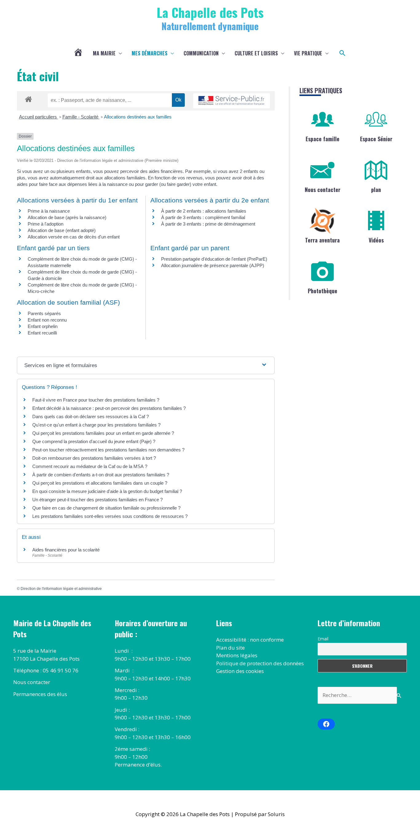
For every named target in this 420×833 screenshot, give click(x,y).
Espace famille (322, 139)
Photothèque (322, 291)
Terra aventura (322, 240)
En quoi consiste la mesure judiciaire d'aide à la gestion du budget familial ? (107, 491)
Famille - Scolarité (81, 116)
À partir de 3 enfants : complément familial (203, 217)
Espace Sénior (376, 139)
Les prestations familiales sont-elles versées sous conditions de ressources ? (110, 516)
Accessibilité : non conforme (250, 639)
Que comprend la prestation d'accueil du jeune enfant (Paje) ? (93, 441)
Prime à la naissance (49, 211)
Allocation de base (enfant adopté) (62, 230)
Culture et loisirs (256, 53)
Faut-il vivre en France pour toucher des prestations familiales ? (95, 399)
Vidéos (376, 240)
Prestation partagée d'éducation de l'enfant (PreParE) (214, 259)
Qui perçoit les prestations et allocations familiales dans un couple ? (99, 483)
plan (376, 190)
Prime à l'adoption (45, 223)
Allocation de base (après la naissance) (67, 217)
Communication (201, 53)
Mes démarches (150, 53)
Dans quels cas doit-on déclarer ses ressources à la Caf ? (90, 416)
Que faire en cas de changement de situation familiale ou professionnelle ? (106, 508)
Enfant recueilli (42, 332)
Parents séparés (44, 313)
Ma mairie (104, 53)
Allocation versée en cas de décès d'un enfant (74, 236)
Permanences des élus (40, 694)
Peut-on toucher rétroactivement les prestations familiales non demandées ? (108, 449)
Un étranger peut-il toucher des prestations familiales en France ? (97, 499)
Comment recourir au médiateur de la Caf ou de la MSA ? (89, 466)
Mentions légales (236, 655)
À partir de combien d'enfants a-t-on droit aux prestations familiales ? (100, 474)
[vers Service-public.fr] (231, 100)
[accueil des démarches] (28, 98)
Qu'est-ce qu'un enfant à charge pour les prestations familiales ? (96, 424)
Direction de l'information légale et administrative (61, 589)
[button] (343, 53)
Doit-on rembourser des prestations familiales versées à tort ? (94, 458)
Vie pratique (308, 53)
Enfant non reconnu (47, 319)
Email (323, 639)
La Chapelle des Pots (210, 12)
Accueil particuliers (38, 116)
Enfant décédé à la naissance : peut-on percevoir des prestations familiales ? (109, 408)
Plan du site (230, 647)
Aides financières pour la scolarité (66, 549)
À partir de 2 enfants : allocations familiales (203, 211)
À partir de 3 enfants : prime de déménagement (208, 223)
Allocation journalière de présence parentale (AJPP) (212, 265)
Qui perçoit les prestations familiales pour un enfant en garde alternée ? (103, 433)
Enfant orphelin (42, 326)
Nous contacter (322, 190)
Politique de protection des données (260, 663)
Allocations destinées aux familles (138, 116)
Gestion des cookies (240, 671)
